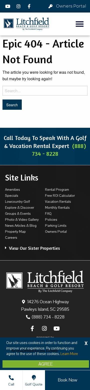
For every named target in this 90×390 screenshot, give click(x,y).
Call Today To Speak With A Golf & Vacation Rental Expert (45, 145)
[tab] (45, 245)
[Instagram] (19, 6)
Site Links (21, 177)
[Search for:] (45, 91)
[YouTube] (8, 6)
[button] (79, 24)
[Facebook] (29, 6)
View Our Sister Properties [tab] (34, 248)
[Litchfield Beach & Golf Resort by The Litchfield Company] (26, 24)
